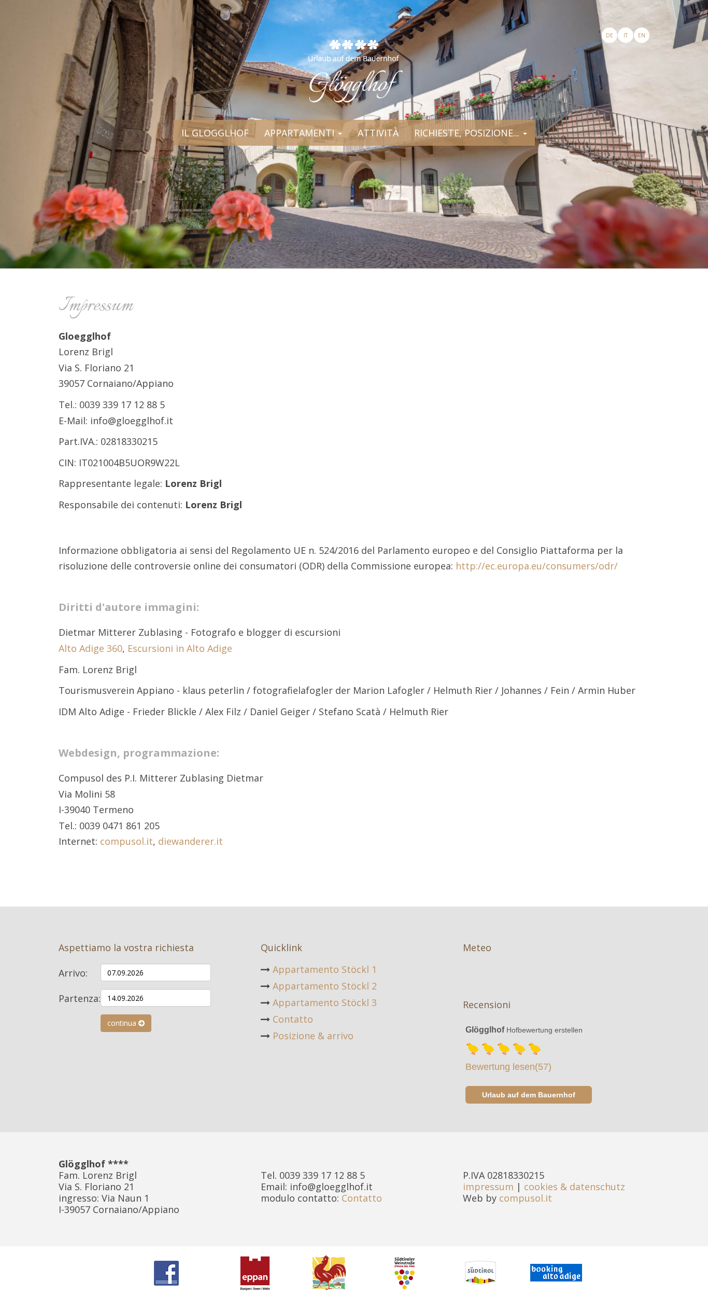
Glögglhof (484, 1029)
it (626, 35)
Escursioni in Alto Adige (180, 648)
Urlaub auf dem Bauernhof (528, 1095)
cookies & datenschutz (574, 1186)
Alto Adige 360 (90, 648)
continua (122, 1023)
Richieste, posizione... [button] (468, 133)
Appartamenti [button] (300, 133)
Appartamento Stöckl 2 (325, 986)
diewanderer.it (190, 841)
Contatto (293, 1019)
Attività (378, 133)
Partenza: (76, 998)
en (641, 35)
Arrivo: (73, 973)
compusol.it (126, 841)
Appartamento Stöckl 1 (325, 969)
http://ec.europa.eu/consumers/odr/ (537, 566)
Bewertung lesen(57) (508, 1067)
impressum (488, 1186)
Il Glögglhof (215, 133)
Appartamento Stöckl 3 (325, 1002)
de (609, 35)
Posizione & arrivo (313, 1035)
